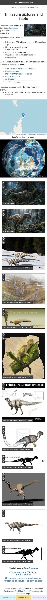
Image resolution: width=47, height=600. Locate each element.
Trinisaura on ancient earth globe (23, 69)
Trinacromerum (8, 597)
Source (4, 268)
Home (13, 7)
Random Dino (23, 597)
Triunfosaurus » (23, 574)
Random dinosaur (12, 71)
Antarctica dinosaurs (14, 580)
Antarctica (33, 7)
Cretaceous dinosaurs (30, 578)
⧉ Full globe (41, 176)
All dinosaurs (10, 79)
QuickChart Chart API (23, 591)
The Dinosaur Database (23, 3)
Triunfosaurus (31, 568)
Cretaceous (23, 7)
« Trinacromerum (17, 572)
